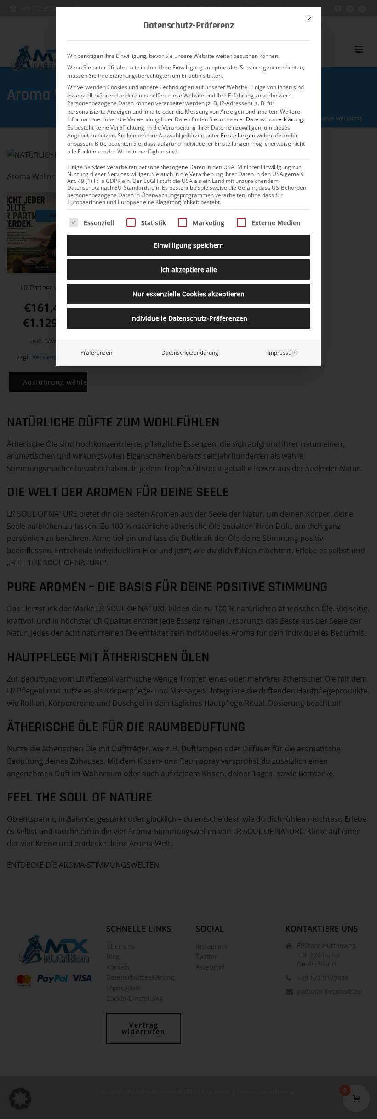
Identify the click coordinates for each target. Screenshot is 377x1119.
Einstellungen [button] (238, 135)
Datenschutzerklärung (274, 119)
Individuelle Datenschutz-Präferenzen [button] (188, 318)
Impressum (282, 353)
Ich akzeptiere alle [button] (188, 269)
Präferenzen (96, 353)
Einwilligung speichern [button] (189, 245)
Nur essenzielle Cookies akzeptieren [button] (188, 294)
